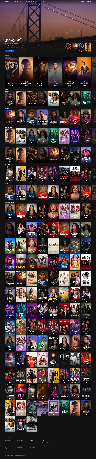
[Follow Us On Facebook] (42, 442)
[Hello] (86, 294)
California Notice (19, 447)
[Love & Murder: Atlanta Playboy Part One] (42, 327)
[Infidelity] (64, 311)
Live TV (32, 1)
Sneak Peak (6, 450)
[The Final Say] (75, 278)
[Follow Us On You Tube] (47, 442)
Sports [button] (36, 1)
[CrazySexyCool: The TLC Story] (42, 262)
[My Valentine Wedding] (42, 359)
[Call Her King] (75, 246)
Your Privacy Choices (20, 445)
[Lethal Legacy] (10, 327)
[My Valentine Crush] (31, 359)
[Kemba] (75, 311)
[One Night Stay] (10, 375)
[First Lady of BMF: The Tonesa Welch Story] (10, 294)
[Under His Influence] (21, 424)
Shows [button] (16, 1)
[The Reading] (64, 375)
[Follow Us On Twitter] (45, 442)
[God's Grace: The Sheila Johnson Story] (64, 294)
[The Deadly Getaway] (10, 278)
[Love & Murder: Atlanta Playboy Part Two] (53, 327)
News (41, 1)
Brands (6, 448)
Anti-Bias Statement (32, 447)
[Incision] (53, 311)
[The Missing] (53, 343)
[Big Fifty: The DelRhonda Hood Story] (21, 230)
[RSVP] (53, 375)
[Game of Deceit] (42, 294)
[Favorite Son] (64, 278)
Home (13, 1)
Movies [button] (21, 1)
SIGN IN (82, 1)
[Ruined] (31, 392)
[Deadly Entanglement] (86, 262)
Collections (6, 445)
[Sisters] (86, 392)
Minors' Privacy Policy (20, 446)
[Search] (43, 1)
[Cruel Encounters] (53, 262)
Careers (31, 445)
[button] (12, 72)
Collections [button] (26, 1)
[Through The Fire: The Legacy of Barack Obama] (42, 408)
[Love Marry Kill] (64, 327)
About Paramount (32, 446)
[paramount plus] (7, 1)
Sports (5, 447)
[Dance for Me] (64, 262)
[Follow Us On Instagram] (50, 442)
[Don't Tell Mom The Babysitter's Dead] (31, 278)
